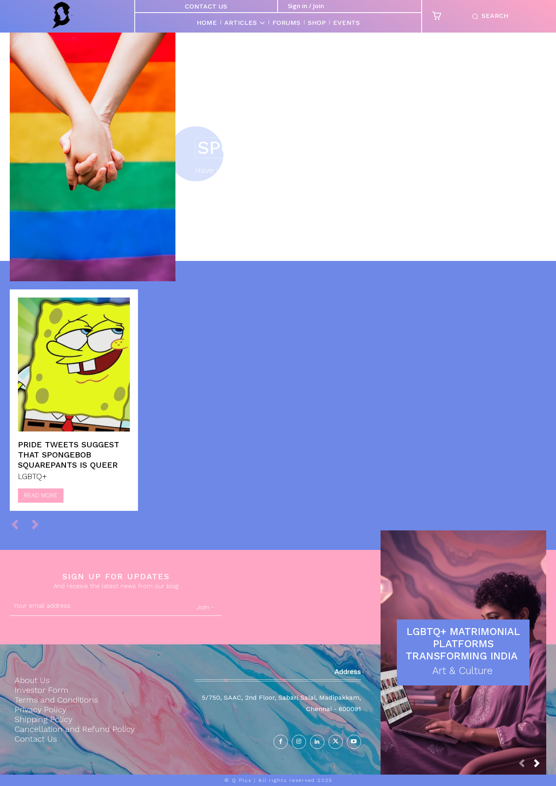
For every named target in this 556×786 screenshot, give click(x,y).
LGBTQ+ (32, 476)
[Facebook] (281, 742)
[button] (488, 16)
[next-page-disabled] (39, 524)
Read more (40, 495)
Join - (205, 607)
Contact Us (206, 6)
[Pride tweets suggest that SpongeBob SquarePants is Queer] (74, 364)
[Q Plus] (62, 15)
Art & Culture (462, 671)
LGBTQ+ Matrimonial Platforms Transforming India (463, 644)
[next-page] (540, 765)
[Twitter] (335, 742)
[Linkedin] (317, 742)
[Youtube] (354, 742)
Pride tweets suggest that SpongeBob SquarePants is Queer (68, 455)
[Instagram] (299, 742)
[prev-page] (18, 524)
